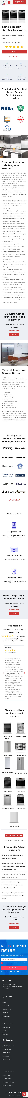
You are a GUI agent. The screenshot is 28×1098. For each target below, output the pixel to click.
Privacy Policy (19, 962)
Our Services (6, 1016)
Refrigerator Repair (21, 773)
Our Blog (5, 1034)
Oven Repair (21, 791)
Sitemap (12, 986)
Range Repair (21, 808)
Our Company (7, 1009)
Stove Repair (8, 791)
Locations (5, 1031)
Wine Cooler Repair (8, 1071)
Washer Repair (21, 736)
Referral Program (8, 1024)
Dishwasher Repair (7, 808)
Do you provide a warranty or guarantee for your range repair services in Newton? (12, 885)
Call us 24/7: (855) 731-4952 (14, 841)
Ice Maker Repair (7, 772)
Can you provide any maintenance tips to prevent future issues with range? (13, 895)
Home (4, 1002)
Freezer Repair (14, 826)
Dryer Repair (8, 755)
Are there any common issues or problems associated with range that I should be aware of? (14, 866)
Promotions (6, 1027)
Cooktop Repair (21, 755)
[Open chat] (24, 1094)
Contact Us (6, 1006)
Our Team (5, 1012)
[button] (9, 2)
